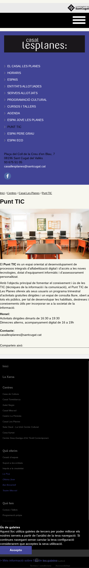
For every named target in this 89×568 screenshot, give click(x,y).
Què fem (8, 503)
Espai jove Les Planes (25, 120)
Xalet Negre (8, 405)
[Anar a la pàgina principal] (14, 20)
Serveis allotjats (22, 93)
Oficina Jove (9, 479)
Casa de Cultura (11, 394)
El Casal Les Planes (23, 66)
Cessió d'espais (10, 457)
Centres (11, 193)
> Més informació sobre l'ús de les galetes (28, 560)
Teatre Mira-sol (10, 490)
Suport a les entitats (13, 463)
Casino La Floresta (12, 416)
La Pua (6, 474)
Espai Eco (15, 140)
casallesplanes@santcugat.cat (25, 166)
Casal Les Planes (29, 193)
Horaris (14, 73)
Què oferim (10, 450)
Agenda (13, 113)
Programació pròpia (12, 515)
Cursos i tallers (21, 106)
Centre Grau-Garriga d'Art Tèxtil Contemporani (26, 438)
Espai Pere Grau (20, 133)
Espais (12, 79)
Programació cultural (27, 99)
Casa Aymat (8, 432)
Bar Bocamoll (9, 485)
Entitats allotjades (24, 86)
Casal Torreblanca (12, 399)
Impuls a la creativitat (13, 468)
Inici (2, 193)
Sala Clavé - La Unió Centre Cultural (21, 427)
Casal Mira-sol (9, 410)
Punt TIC (14, 127)
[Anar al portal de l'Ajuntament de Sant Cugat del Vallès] (78, 8)
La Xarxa (8, 377)
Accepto (16, 550)
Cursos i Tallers (10, 510)
